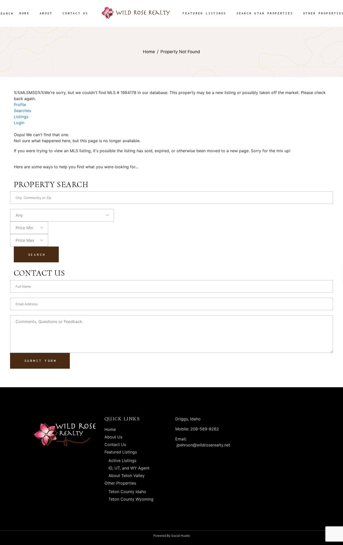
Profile (20, 104)
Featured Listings (120, 451)
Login (19, 122)
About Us (113, 436)
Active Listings (122, 460)
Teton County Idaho (127, 491)
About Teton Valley (126, 475)
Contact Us (115, 444)
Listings (21, 116)
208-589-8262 (204, 428)
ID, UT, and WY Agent (128, 468)
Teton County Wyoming (130, 499)
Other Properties (120, 483)
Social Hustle (180, 535)
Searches (22, 110)
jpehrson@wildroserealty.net (203, 444)
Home (110, 429)
